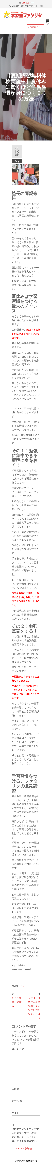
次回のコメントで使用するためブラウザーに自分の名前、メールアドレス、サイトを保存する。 (25, 1135)
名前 (15, 1088)
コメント (18, 1048)
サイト (15, 1112)
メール (17, 1100)
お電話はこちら (35, 26)
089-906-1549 (28, 2)
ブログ (23, 986)
